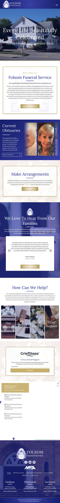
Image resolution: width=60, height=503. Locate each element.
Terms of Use (30, 501)
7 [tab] (35, 262)
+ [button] (58, 383)
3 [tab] (26, 262)
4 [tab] (29, 262)
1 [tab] (22, 262)
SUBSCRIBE (30, 370)
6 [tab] (33, 262)
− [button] (58, 386)
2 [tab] (24, 262)
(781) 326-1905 (32, 491)
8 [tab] (37, 262)
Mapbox (58, 439)
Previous (9, 250)
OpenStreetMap (45, 439)
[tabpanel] (30, 249)
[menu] (57, 5)
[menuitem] (9, 473)
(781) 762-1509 (52, 491)
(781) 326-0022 (12, 491)
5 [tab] (31, 262)
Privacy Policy (23, 501)
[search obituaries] (20, 155)
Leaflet (36, 439)
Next (50, 250)
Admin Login (36, 501)
